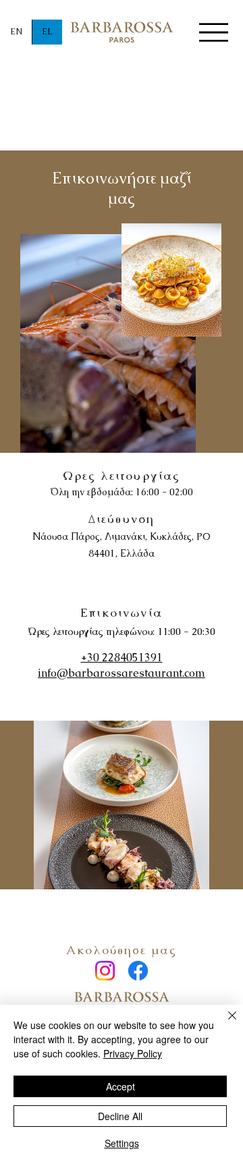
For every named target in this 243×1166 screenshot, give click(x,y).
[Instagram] (105, 970)
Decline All (120, 1116)
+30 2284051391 (122, 657)
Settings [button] (122, 1143)
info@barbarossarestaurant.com (121, 673)
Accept (120, 1086)
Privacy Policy (132, 1053)
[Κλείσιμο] (224, 1023)
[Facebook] (138, 970)
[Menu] (213, 32)
